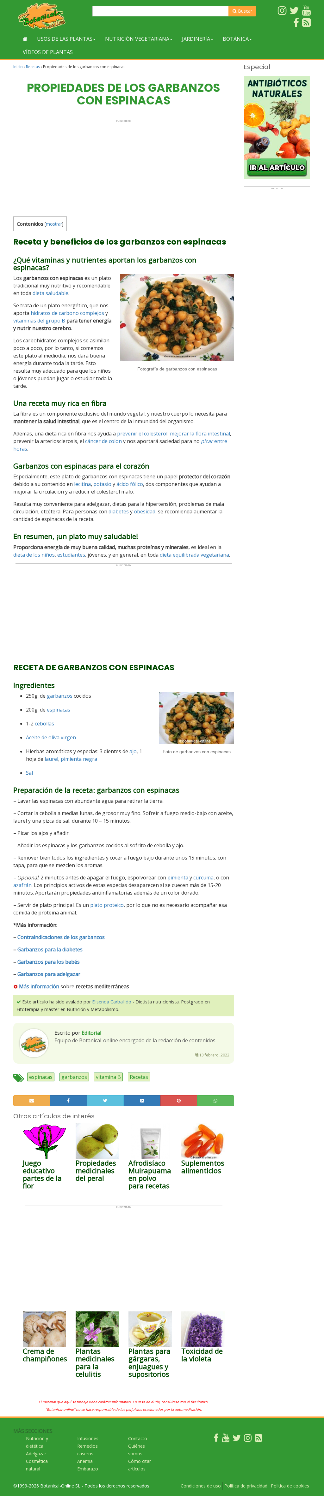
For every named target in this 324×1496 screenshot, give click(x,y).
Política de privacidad (245, 1486)
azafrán (22, 885)
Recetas (33, 66)
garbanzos (59, 695)
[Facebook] (216, 1439)
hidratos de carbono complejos (67, 313)
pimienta (177, 877)
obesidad (144, 511)
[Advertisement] (124, 166)
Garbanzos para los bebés (48, 961)
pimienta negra (79, 758)
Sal (29, 772)
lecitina (82, 484)
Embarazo (87, 1469)
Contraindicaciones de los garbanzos (61, 937)
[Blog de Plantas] (258, 1439)
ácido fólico (129, 484)
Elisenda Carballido (111, 1002)
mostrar (54, 224)
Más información (39, 986)
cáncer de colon (103, 441)
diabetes (119, 511)
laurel (51, 758)
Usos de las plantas (64, 38)
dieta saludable (50, 293)
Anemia (85, 1461)
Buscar (244, 11)
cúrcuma (203, 877)
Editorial (91, 1032)
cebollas (44, 723)
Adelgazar (36, 1454)
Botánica (236, 38)
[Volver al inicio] (25, 38)
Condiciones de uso (201, 1486)
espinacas (58, 709)
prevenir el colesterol (142, 433)
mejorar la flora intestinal (200, 433)
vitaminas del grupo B (39, 320)
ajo (133, 751)
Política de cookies (290, 1486)
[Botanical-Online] (50, 16)
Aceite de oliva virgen (51, 737)
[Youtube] (225, 1439)
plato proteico (107, 905)
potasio (102, 484)
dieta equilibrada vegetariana (194, 554)
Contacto (137, 1438)
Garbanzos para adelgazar (48, 974)
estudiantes (71, 554)
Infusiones (87, 1438)
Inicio (18, 66)
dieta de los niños (34, 554)
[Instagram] (248, 1439)
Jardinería (196, 38)
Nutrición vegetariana (137, 38)
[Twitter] (237, 1439)
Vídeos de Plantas (48, 52)
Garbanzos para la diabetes (50, 949)
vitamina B (108, 1076)
